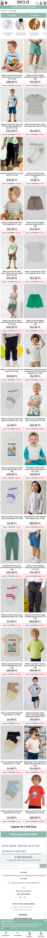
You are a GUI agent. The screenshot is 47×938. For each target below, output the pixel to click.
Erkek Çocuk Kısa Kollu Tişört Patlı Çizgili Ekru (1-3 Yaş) (12, 223)
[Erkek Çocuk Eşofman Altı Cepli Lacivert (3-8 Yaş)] (12, 350)
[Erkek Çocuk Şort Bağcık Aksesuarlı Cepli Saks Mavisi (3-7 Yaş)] (35, 546)
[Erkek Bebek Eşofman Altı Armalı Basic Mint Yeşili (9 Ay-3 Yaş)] (12, 546)
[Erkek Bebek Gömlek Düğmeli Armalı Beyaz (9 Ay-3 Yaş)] (35, 497)
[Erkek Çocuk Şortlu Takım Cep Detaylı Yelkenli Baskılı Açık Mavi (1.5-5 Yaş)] (12, 105)
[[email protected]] (23, 888)
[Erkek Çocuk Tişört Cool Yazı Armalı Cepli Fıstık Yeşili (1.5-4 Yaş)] (35, 645)
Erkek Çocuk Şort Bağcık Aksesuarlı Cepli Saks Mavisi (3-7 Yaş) (35, 567)
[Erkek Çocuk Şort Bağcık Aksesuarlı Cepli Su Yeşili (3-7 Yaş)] (35, 56)
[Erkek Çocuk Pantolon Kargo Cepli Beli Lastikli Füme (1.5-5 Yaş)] (35, 595)
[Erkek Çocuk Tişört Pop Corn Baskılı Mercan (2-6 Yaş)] (35, 792)
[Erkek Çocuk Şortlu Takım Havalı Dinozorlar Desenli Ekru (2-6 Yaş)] (12, 301)
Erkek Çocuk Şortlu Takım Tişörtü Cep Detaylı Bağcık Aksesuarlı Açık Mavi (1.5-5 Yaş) (35, 714)
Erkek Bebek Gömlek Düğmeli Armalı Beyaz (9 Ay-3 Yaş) (35, 517)
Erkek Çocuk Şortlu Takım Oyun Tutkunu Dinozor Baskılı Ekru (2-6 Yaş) (12, 273)
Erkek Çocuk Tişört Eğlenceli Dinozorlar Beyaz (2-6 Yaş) (35, 419)
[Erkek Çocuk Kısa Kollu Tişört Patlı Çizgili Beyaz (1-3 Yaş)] (35, 252)
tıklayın (7, 928)
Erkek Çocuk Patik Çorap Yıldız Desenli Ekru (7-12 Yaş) (12, 714)
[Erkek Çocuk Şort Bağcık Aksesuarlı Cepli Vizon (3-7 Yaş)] (35, 203)
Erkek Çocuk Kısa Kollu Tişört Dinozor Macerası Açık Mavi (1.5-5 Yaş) (12, 77)
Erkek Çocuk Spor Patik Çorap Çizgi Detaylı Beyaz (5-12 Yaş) (12, 616)
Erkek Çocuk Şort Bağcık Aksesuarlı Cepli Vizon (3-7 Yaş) (35, 224)
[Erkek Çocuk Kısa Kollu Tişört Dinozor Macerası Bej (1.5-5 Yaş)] (12, 645)
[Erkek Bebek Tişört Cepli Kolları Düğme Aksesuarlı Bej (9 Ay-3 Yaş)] (35, 743)
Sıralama (35, 15)
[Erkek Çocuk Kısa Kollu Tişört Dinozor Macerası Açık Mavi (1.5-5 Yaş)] (12, 56)
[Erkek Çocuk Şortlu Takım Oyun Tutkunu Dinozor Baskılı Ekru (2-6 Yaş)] (12, 252)
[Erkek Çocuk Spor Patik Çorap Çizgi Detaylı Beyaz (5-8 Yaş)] (12, 399)
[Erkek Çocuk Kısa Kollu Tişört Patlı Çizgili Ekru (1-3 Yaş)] (12, 203)
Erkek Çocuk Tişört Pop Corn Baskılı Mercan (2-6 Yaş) (35, 812)
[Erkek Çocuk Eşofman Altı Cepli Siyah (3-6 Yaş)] (12, 154)
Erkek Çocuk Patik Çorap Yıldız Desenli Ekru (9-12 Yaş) (12, 812)
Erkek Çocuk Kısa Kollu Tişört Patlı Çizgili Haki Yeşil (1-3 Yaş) (35, 125)
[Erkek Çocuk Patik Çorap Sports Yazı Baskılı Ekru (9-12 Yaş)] (35, 154)
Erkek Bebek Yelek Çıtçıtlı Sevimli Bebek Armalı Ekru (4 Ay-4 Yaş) (35, 469)
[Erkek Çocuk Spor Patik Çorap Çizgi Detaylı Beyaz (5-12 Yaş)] (12, 595)
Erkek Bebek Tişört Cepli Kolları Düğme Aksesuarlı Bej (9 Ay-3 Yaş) (35, 763)
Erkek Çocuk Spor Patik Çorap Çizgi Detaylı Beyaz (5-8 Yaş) (12, 419)
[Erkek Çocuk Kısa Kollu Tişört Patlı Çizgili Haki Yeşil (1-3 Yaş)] (35, 105)
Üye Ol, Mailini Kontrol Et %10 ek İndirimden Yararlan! (23, 7)
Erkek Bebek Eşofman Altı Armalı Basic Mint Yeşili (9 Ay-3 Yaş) (12, 567)
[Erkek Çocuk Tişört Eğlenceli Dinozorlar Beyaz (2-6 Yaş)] (35, 399)
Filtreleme (12, 15)
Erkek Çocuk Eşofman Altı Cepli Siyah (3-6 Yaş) (12, 174)
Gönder (43, 866)
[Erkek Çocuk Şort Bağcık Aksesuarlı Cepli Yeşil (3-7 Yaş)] (35, 301)
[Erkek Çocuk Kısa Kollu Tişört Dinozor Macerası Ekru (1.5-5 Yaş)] (12, 448)
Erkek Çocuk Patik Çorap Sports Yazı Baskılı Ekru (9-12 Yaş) (35, 175)
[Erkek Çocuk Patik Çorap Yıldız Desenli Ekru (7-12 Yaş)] (12, 694)
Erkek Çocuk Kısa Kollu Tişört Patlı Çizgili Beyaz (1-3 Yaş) (35, 272)
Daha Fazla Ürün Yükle (23, 834)
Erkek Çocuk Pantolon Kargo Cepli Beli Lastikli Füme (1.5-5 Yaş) (35, 616)
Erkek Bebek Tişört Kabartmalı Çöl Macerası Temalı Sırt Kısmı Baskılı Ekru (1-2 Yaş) (35, 371)
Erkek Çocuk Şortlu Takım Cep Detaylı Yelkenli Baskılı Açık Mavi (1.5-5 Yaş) (12, 126)
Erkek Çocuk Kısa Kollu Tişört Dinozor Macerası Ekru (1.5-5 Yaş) (12, 469)
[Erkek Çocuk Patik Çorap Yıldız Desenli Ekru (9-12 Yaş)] (12, 792)
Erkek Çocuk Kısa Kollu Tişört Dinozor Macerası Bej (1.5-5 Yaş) (12, 665)
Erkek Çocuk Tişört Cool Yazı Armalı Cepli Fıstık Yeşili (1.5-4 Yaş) (35, 665)
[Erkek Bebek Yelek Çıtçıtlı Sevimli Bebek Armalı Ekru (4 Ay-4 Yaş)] (35, 448)
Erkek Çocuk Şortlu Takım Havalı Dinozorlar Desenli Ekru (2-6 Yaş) (12, 322)
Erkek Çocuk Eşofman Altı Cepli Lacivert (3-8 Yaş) (12, 370)
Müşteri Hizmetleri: (25, 883)
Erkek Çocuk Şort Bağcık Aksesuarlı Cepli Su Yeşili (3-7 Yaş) (35, 77)
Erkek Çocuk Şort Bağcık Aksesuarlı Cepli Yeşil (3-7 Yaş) (35, 322)
